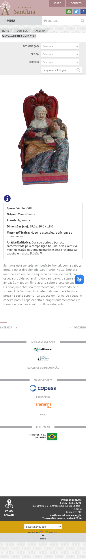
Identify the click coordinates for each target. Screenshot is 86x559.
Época (35, 54)
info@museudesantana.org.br (65, 515)
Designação (31, 46)
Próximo (80, 327)
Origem (34, 62)
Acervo (40, 30)
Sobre (57, 3)
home (5, 30)
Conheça (22, 30)
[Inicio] (17, 8)
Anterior (6, 327)
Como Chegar (9, 513)
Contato (76, 3)
